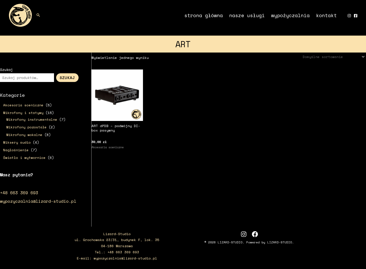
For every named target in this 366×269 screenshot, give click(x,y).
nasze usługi (247, 15)
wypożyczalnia (290, 15)
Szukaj (6, 69)
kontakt (326, 15)
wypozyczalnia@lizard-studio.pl (38, 201)
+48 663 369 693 (19, 193)
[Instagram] (349, 16)
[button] (38, 15)
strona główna (203, 15)
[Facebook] (356, 16)
